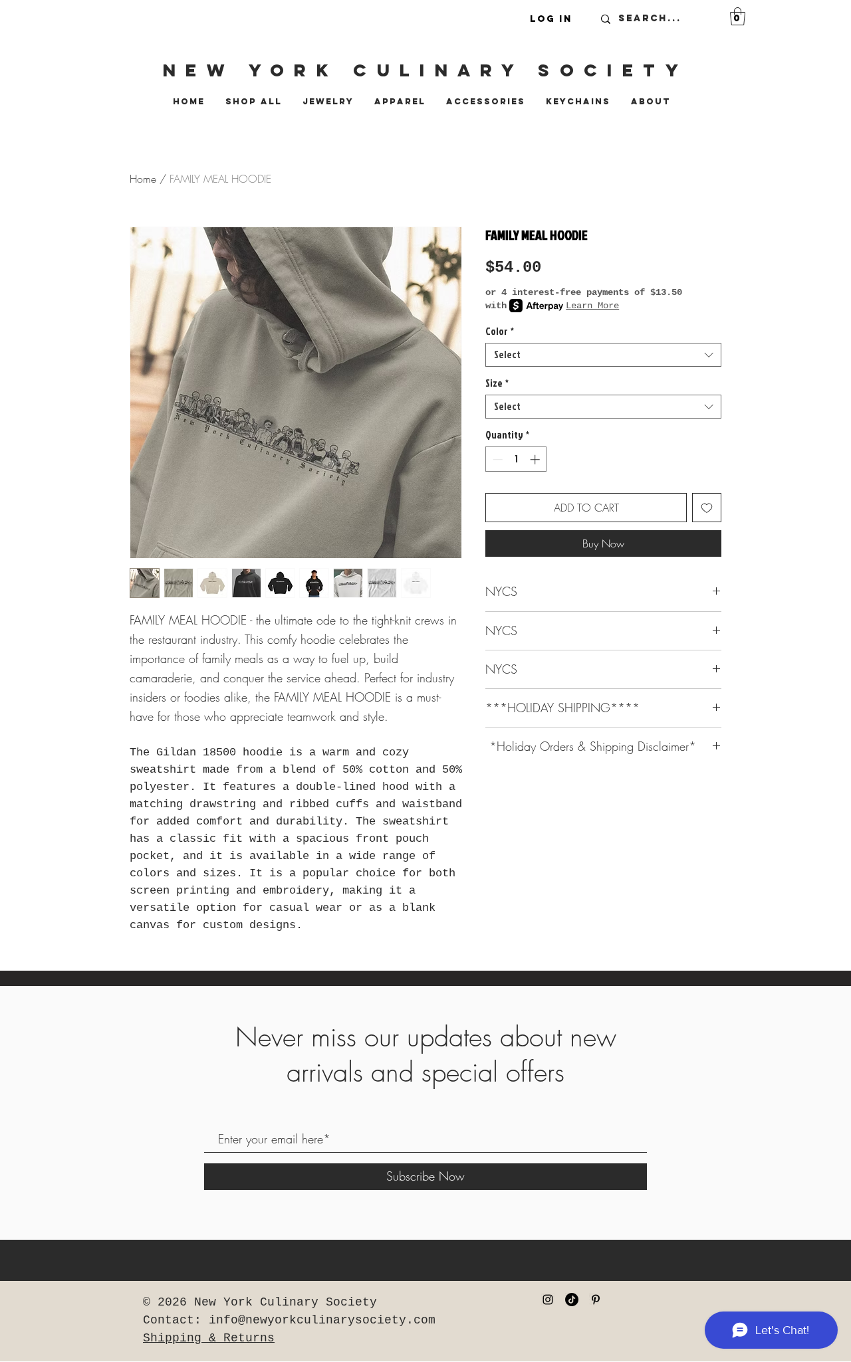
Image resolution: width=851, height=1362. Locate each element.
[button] (737, 16)
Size (497, 383)
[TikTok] (571, 1299)
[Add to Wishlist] (706, 507)
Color (499, 332)
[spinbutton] (516, 459)
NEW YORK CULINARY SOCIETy (425, 70)
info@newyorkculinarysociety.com (322, 1320)
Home (143, 178)
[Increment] (536, 459)
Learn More (592, 305)
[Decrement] (496, 459)
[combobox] (603, 355)
